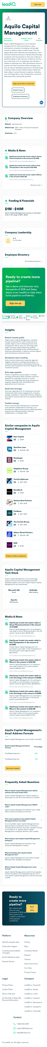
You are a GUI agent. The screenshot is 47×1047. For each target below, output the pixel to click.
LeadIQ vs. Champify (32, 1011)
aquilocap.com (10, 797)
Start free (37, 4)
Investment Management (13, 845)
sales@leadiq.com (23, 1033)
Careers (27, 959)
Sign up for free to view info (23, 83)
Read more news (36, 185)
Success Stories (8, 961)
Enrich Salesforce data (10, 957)
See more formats (12, 768)
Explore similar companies (16, 556)
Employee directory (20, 96)
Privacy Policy (7, 985)
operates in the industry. (22, 842)
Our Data (28, 968)
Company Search (31, 951)
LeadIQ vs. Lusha (31, 994)
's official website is (22, 794)
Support (27, 955)
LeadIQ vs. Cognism (32, 998)
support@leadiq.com (25, 1028)
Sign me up (15, 303)
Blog (26, 946)
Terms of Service (8, 994)
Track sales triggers (9, 946)
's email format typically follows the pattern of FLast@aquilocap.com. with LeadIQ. (23, 872)
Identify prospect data (10, 942)
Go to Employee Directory (33, 261)
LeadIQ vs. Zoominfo (32, 985)
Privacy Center (30, 972)
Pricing (27, 942)
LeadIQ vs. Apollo (31, 989)
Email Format (18, 90)
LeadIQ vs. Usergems (32, 1007)
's (23, 808)
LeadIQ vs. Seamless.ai (33, 1002)
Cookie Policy (7, 989)
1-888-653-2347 (23, 1024)
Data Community (31, 964)
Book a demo (32, 908)
